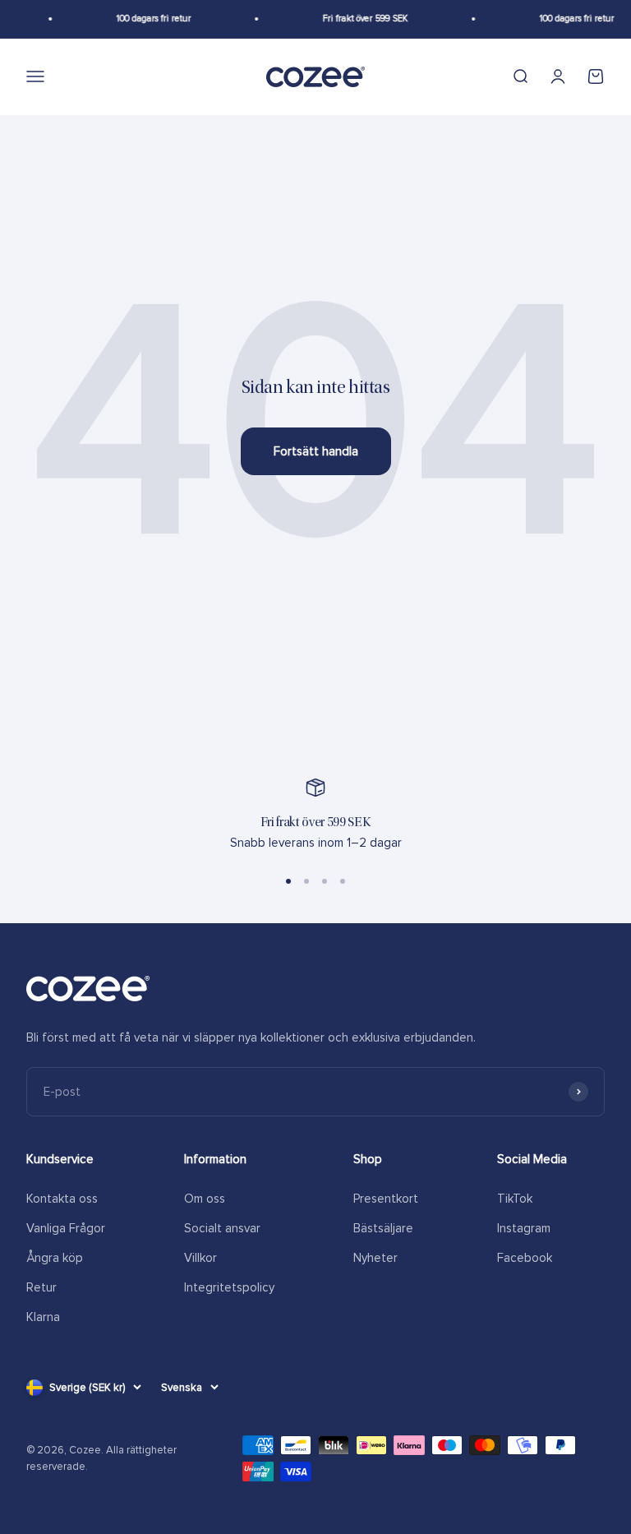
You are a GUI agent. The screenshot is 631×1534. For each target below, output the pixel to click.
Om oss (204, 1198)
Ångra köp (54, 1257)
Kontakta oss (62, 1198)
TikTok (514, 1198)
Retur (41, 1287)
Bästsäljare (383, 1228)
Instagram (523, 1228)
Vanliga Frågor (65, 1228)
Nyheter (375, 1257)
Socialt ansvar (222, 1228)
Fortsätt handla (316, 451)
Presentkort (385, 1198)
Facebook (524, 1257)
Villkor (200, 1257)
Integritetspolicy (229, 1287)
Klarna (43, 1317)
